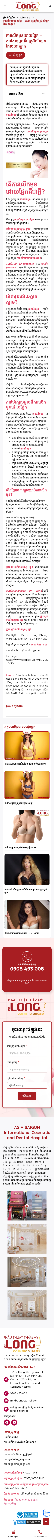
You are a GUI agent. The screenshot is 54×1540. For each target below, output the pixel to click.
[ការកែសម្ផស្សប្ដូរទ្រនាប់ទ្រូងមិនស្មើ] (27, 784)
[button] (50, 6)
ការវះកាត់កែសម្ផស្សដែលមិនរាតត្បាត (20, 1442)
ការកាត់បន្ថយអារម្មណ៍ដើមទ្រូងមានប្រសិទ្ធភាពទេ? (25, 763)
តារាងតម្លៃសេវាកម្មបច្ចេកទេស (17, 1464)
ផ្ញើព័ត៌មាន (27, 1096)
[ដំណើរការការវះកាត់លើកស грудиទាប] (27, 914)
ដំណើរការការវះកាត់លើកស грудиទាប (21, 933)
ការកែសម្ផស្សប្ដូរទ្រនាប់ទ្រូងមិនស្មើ (18, 803)
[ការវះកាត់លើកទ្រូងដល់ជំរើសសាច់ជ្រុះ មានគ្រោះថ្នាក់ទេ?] (27, 869)
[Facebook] (7, 1422)
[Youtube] (14, 1422)
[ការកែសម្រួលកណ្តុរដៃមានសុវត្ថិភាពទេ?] (27, 826)
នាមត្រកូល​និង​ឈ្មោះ (17, 1046)
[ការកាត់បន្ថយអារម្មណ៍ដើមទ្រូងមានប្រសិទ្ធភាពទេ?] (27, 745)
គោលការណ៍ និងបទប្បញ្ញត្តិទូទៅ (18, 1454)
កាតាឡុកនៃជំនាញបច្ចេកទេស (17, 1459)
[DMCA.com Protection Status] (27, 1524)
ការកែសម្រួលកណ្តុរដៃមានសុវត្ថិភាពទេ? (21, 847)
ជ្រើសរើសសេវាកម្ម (16, 1078)
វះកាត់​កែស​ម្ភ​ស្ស (11, 1437)
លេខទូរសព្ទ (13, 1062)
